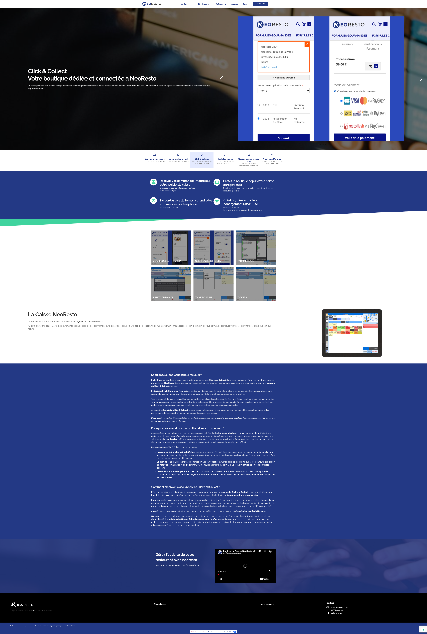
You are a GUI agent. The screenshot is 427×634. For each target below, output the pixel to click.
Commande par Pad (178, 159)
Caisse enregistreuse (155, 159)
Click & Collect (202, 159)
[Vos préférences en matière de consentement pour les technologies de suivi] (423, 630)
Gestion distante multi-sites (249, 160)
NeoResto (169, 383)
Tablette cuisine (225, 159)
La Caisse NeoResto (52, 314)
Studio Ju (38, 626)
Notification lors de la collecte (198, 631)
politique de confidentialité (65, 626)
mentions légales (49, 626)
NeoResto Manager (272, 159)
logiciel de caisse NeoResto (89, 321)
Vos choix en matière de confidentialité (219, 631)
